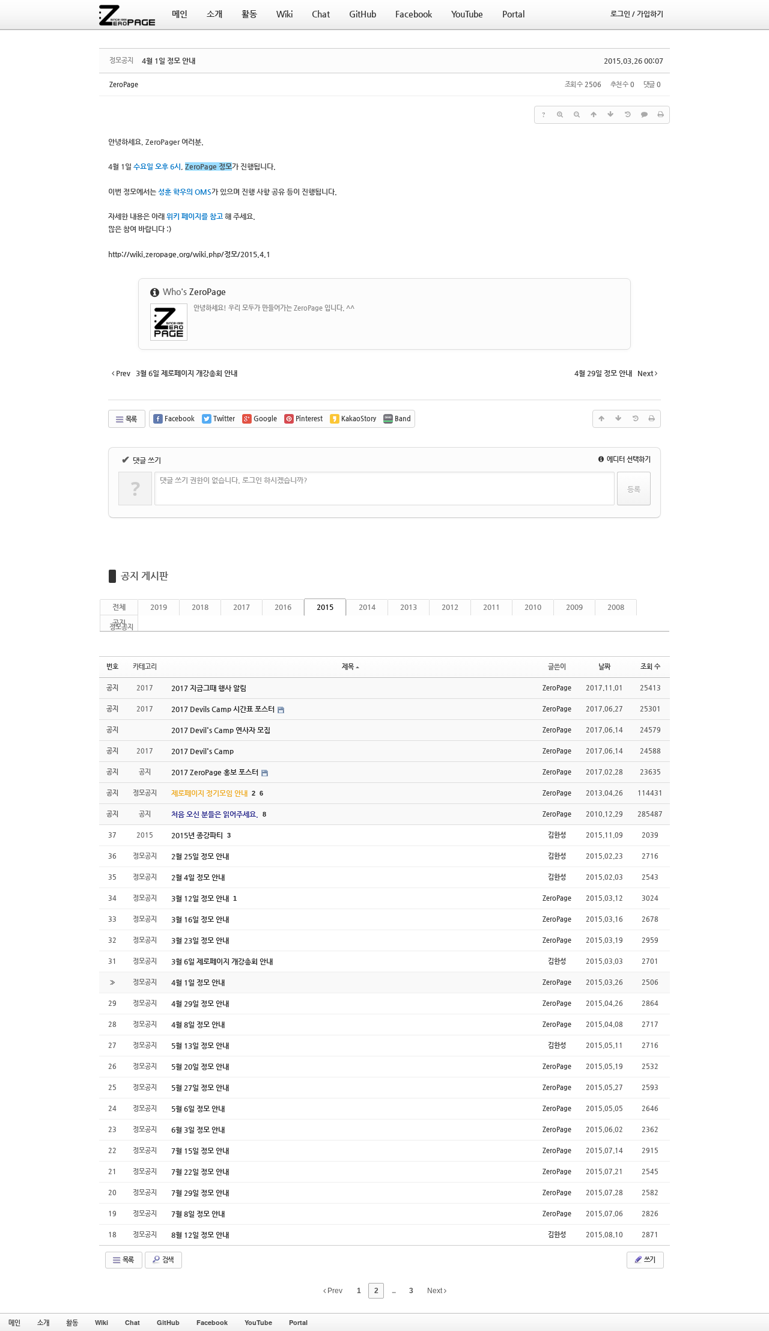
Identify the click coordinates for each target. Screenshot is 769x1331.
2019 (158, 607)
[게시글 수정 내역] (627, 114)
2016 (283, 607)
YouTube (258, 1322)
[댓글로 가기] (644, 114)
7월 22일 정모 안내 (200, 1172)
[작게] (576, 114)
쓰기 (649, 1260)
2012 (450, 607)
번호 (112, 667)
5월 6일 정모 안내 (198, 1108)
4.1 (189, 254)
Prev (334, 1291)
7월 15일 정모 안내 (200, 1151)
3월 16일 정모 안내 (200, 919)
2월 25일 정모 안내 (200, 856)
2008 (615, 607)
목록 (130, 419)
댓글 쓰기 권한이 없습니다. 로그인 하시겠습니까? (234, 480)
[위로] (593, 114)
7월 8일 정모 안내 (198, 1214)
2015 (325, 607)
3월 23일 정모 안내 (200, 940)
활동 (72, 1322)
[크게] (560, 114)
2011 (491, 607)
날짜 (604, 667)
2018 (200, 607)
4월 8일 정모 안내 (198, 1024)
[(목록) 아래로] (610, 114)
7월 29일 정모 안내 (200, 1193)
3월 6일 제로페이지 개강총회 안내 (222, 961)
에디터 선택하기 (628, 459)
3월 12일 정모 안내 (201, 898)
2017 (241, 607)
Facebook (212, 1322)
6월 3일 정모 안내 (198, 1129)
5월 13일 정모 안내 (200, 1045)
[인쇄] (660, 114)
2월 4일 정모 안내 (198, 877)
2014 (367, 607)
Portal (298, 1322)
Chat (132, 1322)
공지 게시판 (144, 576)
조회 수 (650, 667)
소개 (43, 1322)
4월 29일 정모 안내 (200, 1003)
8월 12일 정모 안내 (200, 1235)
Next (435, 1291)
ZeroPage (123, 84)
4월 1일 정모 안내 (168, 60)
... (393, 1291)
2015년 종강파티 (198, 835)
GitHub (168, 1322)
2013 (408, 607)
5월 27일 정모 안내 (200, 1087)
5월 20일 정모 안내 (200, 1066)
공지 (119, 622)
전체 (119, 607)
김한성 (557, 835)
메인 (14, 1322)
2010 (532, 607)
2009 (574, 607)
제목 (348, 667)
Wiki (101, 1322)
